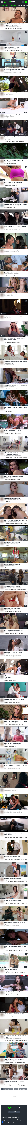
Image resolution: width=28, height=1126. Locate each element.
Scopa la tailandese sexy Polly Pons (13, 991)
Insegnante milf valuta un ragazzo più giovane (15, 204)
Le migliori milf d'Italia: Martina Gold (12, 971)
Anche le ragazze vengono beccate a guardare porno (13, 72)
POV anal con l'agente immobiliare (12, 900)
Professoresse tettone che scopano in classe (13, 700)
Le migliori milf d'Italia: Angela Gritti (12, 251)
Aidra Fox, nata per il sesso (10, 1015)
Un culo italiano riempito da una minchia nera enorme (15, 766)
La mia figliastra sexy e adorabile (12, 47)
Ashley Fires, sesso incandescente (12, 1060)
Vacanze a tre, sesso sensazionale (12, 294)
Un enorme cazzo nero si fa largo (12, 856)
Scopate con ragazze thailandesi (11, 993)
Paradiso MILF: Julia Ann (10, 949)
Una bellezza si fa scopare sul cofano (13, 476)
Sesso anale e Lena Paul (10, 858)
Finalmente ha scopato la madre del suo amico (14, 1082)
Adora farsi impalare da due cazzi (12, 878)
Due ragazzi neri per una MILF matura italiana (15, 385)
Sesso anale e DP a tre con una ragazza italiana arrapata (14, 833)
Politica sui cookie (8, 1120)
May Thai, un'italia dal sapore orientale (13, 655)
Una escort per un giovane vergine (12, 743)
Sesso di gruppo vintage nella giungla (13, 160)
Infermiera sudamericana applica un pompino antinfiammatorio (15, 362)
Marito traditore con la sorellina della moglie (15, 789)
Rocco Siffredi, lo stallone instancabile (13, 587)
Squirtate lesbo (8, 609)
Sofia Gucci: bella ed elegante (11, 836)
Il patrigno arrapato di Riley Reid (12, 272)
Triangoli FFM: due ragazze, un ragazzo (13, 139)
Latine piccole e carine (9, 364)
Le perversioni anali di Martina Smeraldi (13, 902)
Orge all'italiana (8, 161)
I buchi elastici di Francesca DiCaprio (12, 521)
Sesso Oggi (13, 5)
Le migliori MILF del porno (10, 183)
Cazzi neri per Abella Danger (10, 432)
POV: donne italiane (9, 94)
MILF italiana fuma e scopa (10, 969)
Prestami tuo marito (9, 295)
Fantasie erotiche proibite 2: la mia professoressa (13, 205)
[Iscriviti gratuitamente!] (26, 2)
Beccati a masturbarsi (9, 116)
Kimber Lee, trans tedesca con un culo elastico (13, 229)
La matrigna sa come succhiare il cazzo (14, 1059)
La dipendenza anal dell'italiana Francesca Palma (13, 455)
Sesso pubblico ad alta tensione (12, 542)
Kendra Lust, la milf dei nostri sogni (12, 1084)
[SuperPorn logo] (9, 2)
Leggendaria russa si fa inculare (12, 586)
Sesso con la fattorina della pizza (12, 564)
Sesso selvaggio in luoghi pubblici (12, 543)
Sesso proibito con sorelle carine (11, 341)
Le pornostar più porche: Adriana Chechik (13, 722)
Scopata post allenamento (10, 93)
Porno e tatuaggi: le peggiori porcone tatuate (13, 499)
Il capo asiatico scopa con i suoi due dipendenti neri (13, 653)
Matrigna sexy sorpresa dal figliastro (13, 115)
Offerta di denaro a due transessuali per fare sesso (15, 227)
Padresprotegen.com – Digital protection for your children (14, 1122)
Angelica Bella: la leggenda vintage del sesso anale (15, 407)
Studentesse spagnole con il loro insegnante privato (15, 137)
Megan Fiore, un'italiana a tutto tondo (12, 768)
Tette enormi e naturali (9, 678)
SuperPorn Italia (21, 5)
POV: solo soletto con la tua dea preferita (13, 812)
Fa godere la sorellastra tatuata (12, 498)
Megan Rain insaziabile (9, 880)
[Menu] (2, 2)
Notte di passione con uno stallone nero (14, 1013)
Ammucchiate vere (9, 631)
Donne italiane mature (9, 386)
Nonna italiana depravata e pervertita (13, 316)
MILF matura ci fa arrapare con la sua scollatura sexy (13, 676)
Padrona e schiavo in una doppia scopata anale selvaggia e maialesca (14, 453)
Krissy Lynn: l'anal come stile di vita (12, 925)
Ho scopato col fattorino (10, 565)
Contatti (3, 1119)
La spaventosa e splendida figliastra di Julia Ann (15, 946)
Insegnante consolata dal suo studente (14, 699)
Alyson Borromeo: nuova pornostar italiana (13, 1038)
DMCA (20, 1120)
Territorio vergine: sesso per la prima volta (13, 744)
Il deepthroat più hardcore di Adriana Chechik (15, 721)
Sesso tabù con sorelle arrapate (11, 790)
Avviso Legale (16, 1119)
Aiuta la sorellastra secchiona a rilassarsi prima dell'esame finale (14, 338)
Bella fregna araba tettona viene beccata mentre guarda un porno (14, 70)
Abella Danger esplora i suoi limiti (12, 430)
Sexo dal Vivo (5, 5)
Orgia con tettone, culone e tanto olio (13, 630)
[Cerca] (23, 2)
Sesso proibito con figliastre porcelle (12, 48)
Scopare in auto (8, 477)
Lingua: (14, 1111)
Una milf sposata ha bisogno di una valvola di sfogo (15, 923)
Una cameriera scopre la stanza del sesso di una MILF (15, 1036)
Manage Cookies (15, 1120)
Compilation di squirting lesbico (12, 608)
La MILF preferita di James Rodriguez (13, 182)
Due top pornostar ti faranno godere (13, 811)
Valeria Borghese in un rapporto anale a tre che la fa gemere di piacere (15, 24)
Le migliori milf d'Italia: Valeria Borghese (13, 26)
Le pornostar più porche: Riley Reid (12, 273)
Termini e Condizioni (9, 1119)
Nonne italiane (8, 317)
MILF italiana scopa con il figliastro (12, 250)
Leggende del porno (9, 410)
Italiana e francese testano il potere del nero (15, 520)
